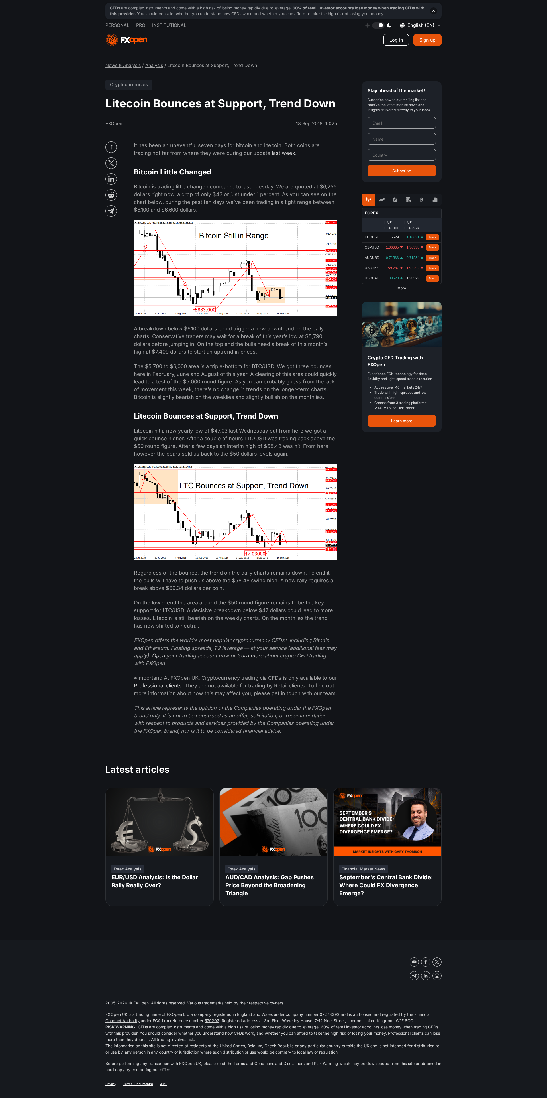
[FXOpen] (126, 40)
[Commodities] (408, 200)
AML (163, 1084)
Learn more (401, 420)
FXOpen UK (116, 1014)
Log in (396, 40)
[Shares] (382, 200)
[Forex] (368, 200)
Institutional (169, 25)
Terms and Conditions (254, 1063)
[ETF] (395, 200)
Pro (140, 25)
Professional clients (158, 686)
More (401, 288)
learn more (250, 656)
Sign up (427, 40)
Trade (432, 237)
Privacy (110, 1084)
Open (158, 656)
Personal (117, 25)
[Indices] (435, 200)
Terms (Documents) (138, 1084)
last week (283, 153)
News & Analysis (123, 65)
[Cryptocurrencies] (421, 200)
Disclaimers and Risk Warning (310, 1063)
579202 (212, 1020)
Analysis (154, 65)
